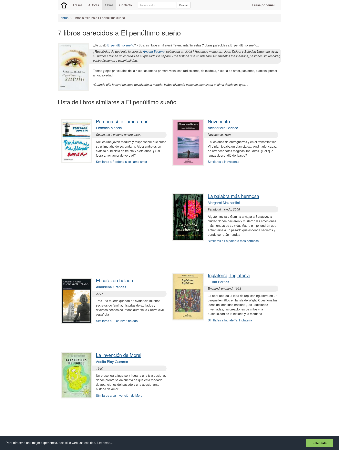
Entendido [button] (320, 443)
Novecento (219, 121)
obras (64, 17)
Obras (109, 5)
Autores (93, 5)
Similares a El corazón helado (117, 320)
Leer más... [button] (105, 443)
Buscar (183, 5)
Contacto (125, 5)
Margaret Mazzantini (224, 202)
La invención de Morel (118, 354)
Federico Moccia (109, 127)
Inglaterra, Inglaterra (229, 275)
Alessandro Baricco (223, 127)
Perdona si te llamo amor (122, 121)
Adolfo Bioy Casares (112, 361)
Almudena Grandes (111, 286)
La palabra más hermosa (233, 195)
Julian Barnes (218, 281)
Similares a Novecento (223, 161)
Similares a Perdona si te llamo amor (121, 161)
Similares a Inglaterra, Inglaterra (230, 320)
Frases (77, 5)
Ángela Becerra (154, 51)
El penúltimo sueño (120, 45)
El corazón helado (114, 280)
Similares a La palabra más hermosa (233, 241)
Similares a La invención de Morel (119, 395)
